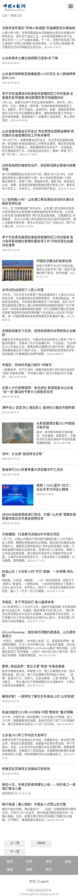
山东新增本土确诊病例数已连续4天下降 (30, 58)
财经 (68, 861)
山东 (5, 15)
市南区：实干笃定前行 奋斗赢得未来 (28, 602)
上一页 (14, 843)
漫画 (10, 869)
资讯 (49, 861)
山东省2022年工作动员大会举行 (24, 735)
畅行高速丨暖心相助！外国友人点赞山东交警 (34, 804)
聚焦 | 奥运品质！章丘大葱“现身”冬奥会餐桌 (33, 666)
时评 (29, 861)
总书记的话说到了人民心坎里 (23, 290)
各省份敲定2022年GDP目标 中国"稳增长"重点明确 (37, 712)
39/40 (41, 843)
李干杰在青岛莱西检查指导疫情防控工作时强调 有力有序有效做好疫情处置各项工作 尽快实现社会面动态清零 (37, 241)
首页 (10, 861)
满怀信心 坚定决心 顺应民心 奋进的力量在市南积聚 (38, 407)
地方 (49, 869)
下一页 (14, 851)
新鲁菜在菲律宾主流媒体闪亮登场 (26, 769)
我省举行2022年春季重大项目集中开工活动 (32, 469)
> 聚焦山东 (15, 15)
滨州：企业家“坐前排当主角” (22, 454)
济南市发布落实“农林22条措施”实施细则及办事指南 (38, 28)
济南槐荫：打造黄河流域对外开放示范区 (31, 534)
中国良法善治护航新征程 (54, 261)
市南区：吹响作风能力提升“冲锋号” (27, 365)
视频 (29, 869)
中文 (32, 881)
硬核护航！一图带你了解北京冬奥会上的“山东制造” (38, 696)
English (43, 881)
